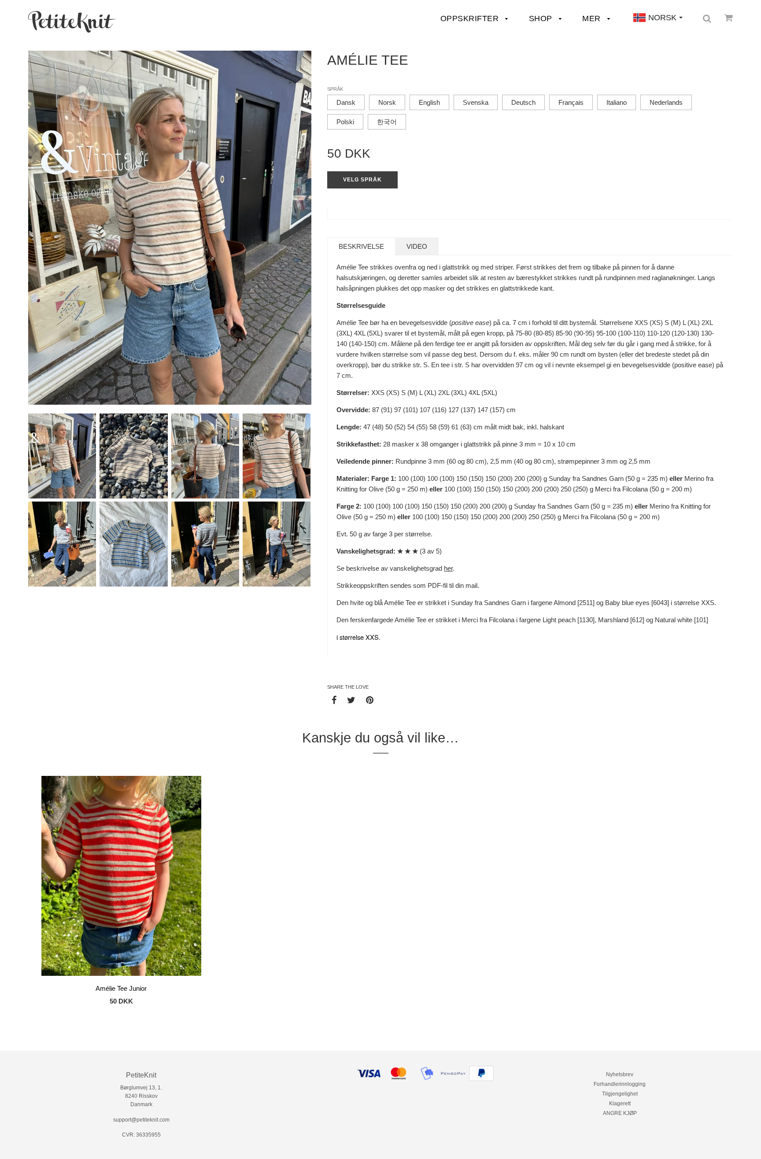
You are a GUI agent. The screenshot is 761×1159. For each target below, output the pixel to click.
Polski (345, 121)
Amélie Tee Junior (121, 988)
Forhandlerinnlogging (620, 1084)
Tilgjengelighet (620, 1094)
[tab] (361, 246)
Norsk (387, 102)
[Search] (707, 18)
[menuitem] (72, 22)
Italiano (616, 102)
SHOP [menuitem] (542, 18)
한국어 (387, 121)
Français (571, 102)
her (448, 568)
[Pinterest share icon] (369, 699)
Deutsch (523, 102)
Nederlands (666, 102)
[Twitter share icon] (351, 699)
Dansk (345, 102)
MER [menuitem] (592, 18)
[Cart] (728, 17)
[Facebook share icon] (334, 699)
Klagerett (620, 1103)
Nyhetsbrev (619, 1074)
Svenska (475, 102)
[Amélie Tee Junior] (121, 877)
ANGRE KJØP (620, 1113)
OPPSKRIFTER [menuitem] (470, 18)
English (429, 102)
